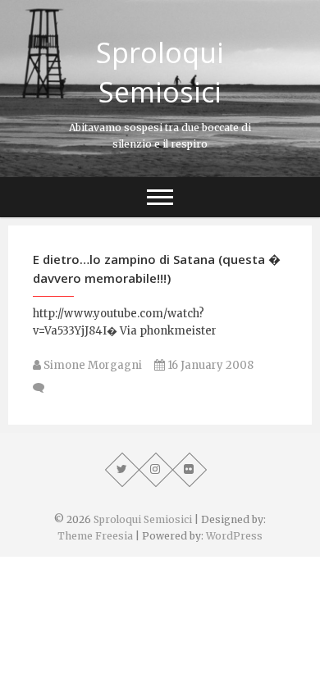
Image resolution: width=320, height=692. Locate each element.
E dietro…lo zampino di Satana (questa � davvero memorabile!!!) (157, 268)
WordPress (234, 536)
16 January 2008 (209, 365)
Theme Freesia (95, 536)
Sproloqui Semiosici (160, 72)
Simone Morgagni (91, 365)
